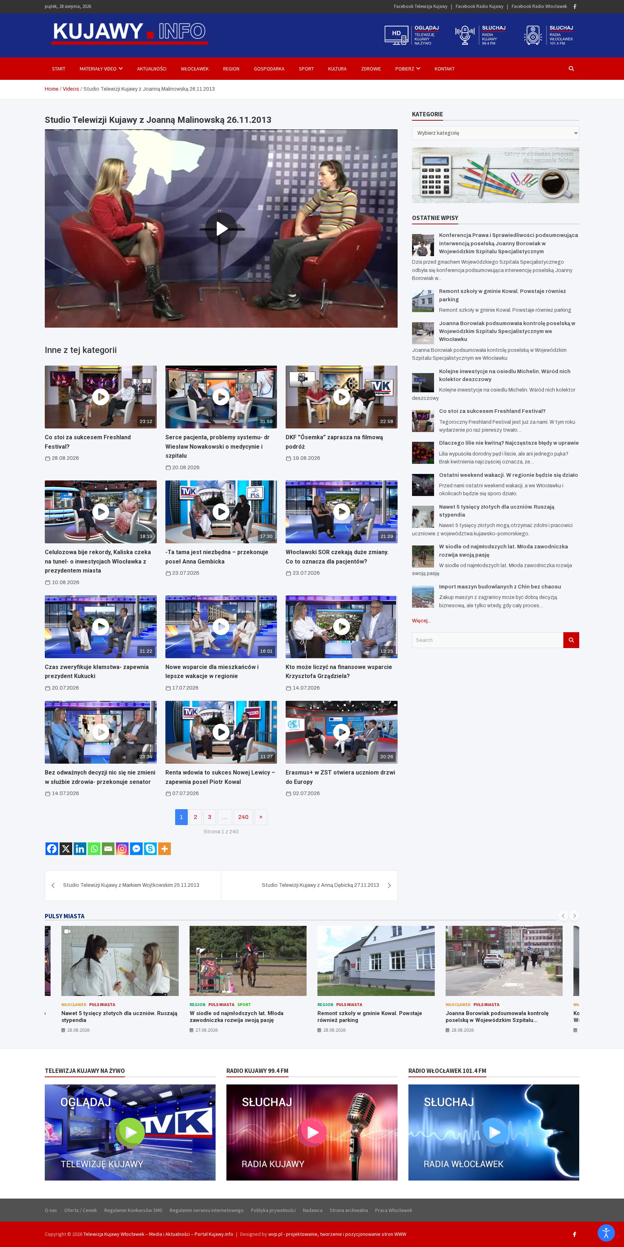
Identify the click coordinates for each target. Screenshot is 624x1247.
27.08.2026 (79, 1030)
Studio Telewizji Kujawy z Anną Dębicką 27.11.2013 (320, 885)
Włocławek (195, 68)
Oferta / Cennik (80, 1210)
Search (571, 640)
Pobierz (404, 68)
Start (58, 68)
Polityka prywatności (273, 1210)
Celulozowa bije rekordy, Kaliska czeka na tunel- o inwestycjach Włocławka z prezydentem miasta (98, 561)
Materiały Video (98, 68)
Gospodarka (269, 68)
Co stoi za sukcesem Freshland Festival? (492, 411)
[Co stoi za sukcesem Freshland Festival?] (423, 421)
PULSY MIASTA (64, 916)
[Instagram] (122, 848)
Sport (306, 68)
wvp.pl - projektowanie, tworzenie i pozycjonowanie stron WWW (337, 1234)
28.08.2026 (206, 1030)
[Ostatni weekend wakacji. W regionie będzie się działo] (423, 485)
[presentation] (563, 916)
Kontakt (445, 68)
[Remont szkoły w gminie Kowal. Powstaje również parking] (423, 301)
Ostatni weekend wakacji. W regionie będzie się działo (508, 475)
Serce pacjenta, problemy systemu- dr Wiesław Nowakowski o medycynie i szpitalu (217, 446)
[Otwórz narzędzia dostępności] (606, 1233)
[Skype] (150, 848)
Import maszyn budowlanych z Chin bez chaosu (500, 587)
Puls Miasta (94, 1004)
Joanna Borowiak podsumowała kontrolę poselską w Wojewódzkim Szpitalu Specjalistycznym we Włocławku (507, 331)
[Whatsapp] (94, 848)
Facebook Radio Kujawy (479, 6)
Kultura (337, 68)
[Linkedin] (80, 848)
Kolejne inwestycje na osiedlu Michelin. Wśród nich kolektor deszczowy (496, 1017)
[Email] (108, 848)
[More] (164, 848)
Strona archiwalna (349, 1210)
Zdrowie (371, 68)
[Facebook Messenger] (136, 848)
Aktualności (151, 68)
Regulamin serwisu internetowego (207, 1210)
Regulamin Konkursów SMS (133, 1210)
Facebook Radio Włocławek (539, 6)
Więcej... (421, 621)
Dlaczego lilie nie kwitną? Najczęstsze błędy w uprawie (509, 443)
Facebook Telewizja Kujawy (420, 6)
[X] (66, 848)
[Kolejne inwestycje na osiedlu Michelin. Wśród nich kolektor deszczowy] (423, 381)
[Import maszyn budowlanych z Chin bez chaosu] (423, 597)
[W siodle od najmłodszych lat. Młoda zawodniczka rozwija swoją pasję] (423, 556)
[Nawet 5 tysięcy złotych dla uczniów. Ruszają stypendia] (423, 517)
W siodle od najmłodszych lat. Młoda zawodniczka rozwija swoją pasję (109, 1017)
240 (243, 817)
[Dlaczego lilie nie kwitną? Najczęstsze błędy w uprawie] (423, 453)
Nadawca (312, 1210)
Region (231, 68)
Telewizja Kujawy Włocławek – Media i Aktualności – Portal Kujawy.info (158, 1234)
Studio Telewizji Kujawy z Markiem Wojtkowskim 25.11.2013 (131, 885)
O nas (51, 1210)
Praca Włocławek (393, 1210)
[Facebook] (575, 6)
